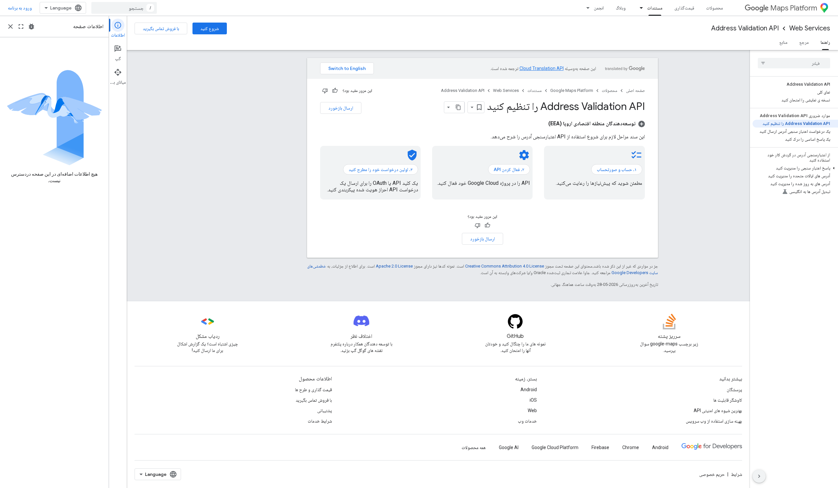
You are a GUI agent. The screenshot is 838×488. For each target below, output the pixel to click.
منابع (783, 42)
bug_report (31, 26)
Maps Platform (793, 8)
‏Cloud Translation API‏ (541, 68)
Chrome (630, 447)
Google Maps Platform (571, 90)
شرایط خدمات (320, 421)
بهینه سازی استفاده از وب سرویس (714, 421)
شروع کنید (209, 28)
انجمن (599, 8)
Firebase (600, 447)
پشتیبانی (324, 410)
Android (528, 389)
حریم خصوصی (712, 474)
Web (532, 410)
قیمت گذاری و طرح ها (313, 389)
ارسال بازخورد (340, 108)
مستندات (655, 8)
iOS (533, 400)
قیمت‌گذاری (684, 8)
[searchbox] (794, 63)
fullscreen (21, 26)
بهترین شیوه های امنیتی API (718, 410)
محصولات (714, 8)
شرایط (736, 474)
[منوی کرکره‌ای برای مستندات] (639, 8)
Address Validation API (745, 28)
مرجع (804, 42)
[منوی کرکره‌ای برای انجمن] (586, 8)
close (10, 26)
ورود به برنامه (20, 7)
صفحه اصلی (635, 90)
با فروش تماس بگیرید (161, 28)
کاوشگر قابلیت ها (727, 400)
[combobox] (124, 8)
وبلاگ (621, 8)
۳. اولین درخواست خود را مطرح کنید (380, 169)
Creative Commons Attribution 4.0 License (504, 266)
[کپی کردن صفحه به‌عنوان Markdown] (459, 107)
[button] (795, 168)
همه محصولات (474, 447)
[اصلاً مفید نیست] (325, 91)
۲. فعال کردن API (509, 169)
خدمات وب (527, 421)
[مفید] (335, 91)
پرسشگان (734, 389)
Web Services (809, 28)
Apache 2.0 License (394, 266)
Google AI (509, 447)
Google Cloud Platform (555, 447)
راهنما (825, 42)
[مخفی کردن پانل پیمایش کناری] (759, 476)
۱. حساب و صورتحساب (617, 169)
